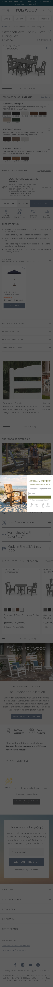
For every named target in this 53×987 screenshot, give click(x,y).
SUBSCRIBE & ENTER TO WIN (40, 497)
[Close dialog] (51, 476)
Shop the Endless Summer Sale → (40, 484)
